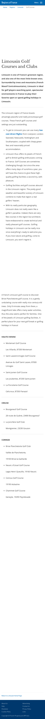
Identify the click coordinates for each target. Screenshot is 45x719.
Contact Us (26, 706)
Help (3, 706)
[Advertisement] (22, 33)
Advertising (26, 703)
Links (24, 712)
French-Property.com (16, 716)
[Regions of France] (9, 2)
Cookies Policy (6, 712)
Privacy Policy (26, 709)
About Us (5, 703)
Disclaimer (5, 709)
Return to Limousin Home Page (12, 696)
